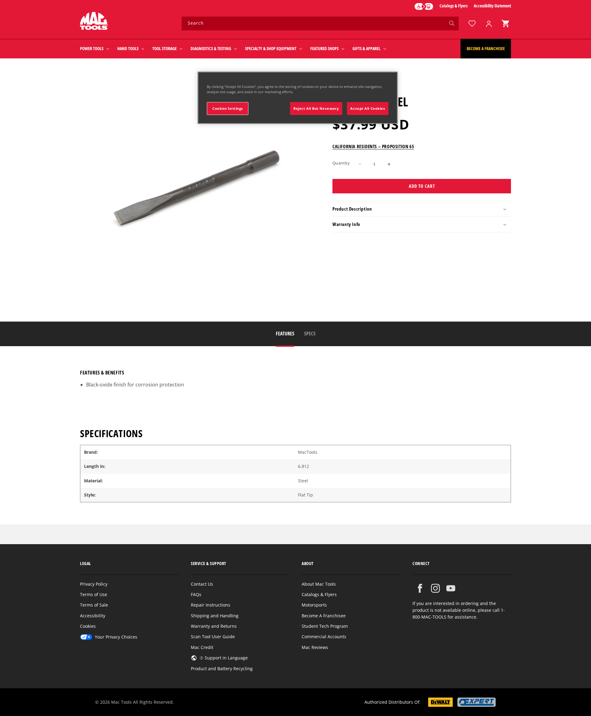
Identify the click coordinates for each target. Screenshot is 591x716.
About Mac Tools (319, 584)
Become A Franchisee (324, 616)
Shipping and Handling (215, 616)
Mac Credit (202, 647)
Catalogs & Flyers (454, 6)
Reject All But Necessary (316, 108)
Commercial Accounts (324, 636)
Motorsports (314, 605)
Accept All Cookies (367, 108)
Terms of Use (93, 594)
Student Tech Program (325, 626)
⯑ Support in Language (223, 658)
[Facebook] (420, 588)
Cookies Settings (227, 108)
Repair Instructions (210, 605)
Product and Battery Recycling (222, 668)
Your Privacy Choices (116, 637)
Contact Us (202, 584)
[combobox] (320, 23)
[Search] (452, 23)
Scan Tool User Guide (213, 636)
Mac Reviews (315, 647)
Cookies (88, 626)
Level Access (423, 6)
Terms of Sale (94, 605)
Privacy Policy (93, 584)
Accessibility (92, 616)
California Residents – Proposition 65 (373, 146)
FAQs (196, 594)
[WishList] (472, 23)
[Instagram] (435, 588)
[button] (505, 23)
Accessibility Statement (492, 6)
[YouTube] (450, 588)
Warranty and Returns (214, 626)
